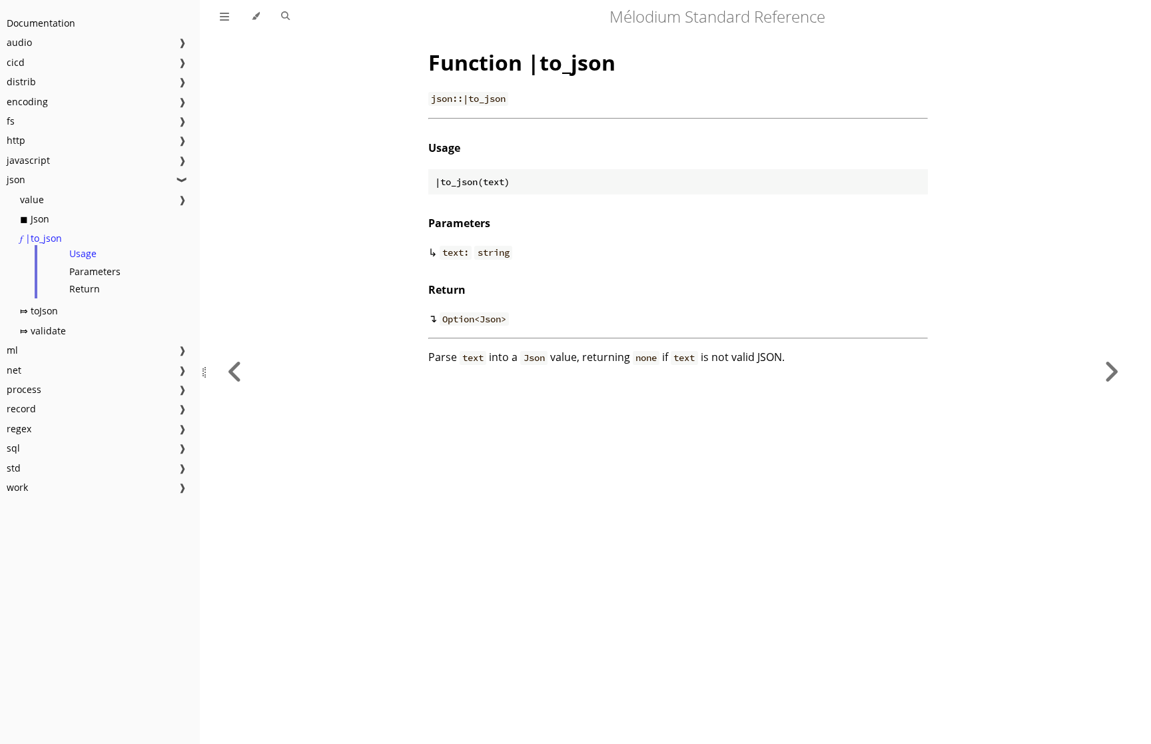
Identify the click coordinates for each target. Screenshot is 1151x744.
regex (19, 428)
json (16, 179)
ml (12, 350)
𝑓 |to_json (41, 238)
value (32, 199)
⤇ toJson (39, 310)
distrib (21, 81)
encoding (27, 101)
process (24, 389)
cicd (16, 62)
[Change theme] (255, 16)
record (21, 408)
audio (19, 42)
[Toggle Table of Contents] (224, 16)
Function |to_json (521, 62)
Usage (83, 253)
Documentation (41, 23)
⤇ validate (43, 330)
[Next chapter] (1111, 372)
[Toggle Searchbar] (285, 16)
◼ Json (34, 218)
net (14, 370)
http (16, 140)
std (14, 468)
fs (11, 121)
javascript (28, 160)
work (17, 487)
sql (13, 448)
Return (84, 288)
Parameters (95, 271)
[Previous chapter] (235, 372)
